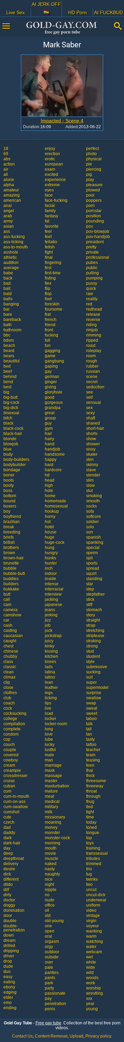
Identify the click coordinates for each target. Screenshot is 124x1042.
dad (7, 827)
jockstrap (53, 636)
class (8, 662)
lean (49, 682)
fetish (50, 247)
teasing (93, 760)
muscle (51, 858)
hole (49, 491)
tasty (90, 739)
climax (9, 677)
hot (48, 522)
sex (89, 408)
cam (7, 605)
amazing (11, 195)
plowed (93, 190)
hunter (51, 563)
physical (94, 159)
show (91, 439)
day (6, 848)
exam (50, 169)
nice (49, 879)
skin (90, 459)
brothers (11, 548)
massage (53, 776)
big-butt (10, 397)
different (11, 879)
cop (6, 739)
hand (49, 444)
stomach (94, 610)
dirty (7, 895)
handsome (55, 454)
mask (50, 770)
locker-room (56, 724)
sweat (91, 708)
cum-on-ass (14, 801)
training (93, 848)
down (8, 935)
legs (49, 693)
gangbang (54, 361)
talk (89, 724)
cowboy (10, 760)
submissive (96, 667)
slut (89, 491)
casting (10, 630)
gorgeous (54, 402)
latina (50, 672)
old (48, 915)
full (47, 340)
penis (50, 1009)
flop (48, 294)
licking (51, 698)
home (50, 496)
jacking (51, 599)
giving (50, 387)
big (6, 392)
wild (90, 972)
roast (90, 345)
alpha (8, 185)
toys (90, 843)
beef (7, 371)
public (91, 268)
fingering (53, 262)
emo (7, 1003)
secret (91, 382)
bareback (12, 320)
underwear (96, 900)
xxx (89, 998)
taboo (91, 719)
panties (52, 972)
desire (9, 869)
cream (9, 765)
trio (89, 869)
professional (97, 257)
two (89, 884)
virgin (91, 921)
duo (7, 971)
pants (50, 978)
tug (89, 874)
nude (49, 900)
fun (48, 345)
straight (93, 620)
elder (8, 997)
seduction (95, 387)
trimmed (93, 864)
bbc (6, 335)
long (49, 729)
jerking (51, 615)
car (6, 620)
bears (8, 356)
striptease (95, 636)
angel (8, 211)
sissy (90, 449)
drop (7, 961)
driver (8, 956)
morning (52, 843)
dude (8, 966)
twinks (92, 879)
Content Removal (51, 1036)
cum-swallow (15, 807)
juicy (49, 641)
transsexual (97, 853)
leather (51, 687)
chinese (10, 651)
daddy (9, 833)
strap (90, 625)
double (10, 921)
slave (91, 470)
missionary (55, 817)
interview (53, 594)
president (95, 242)
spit (89, 558)
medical (52, 801)
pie (89, 164)
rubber (92, 366)
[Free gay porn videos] (62, 28)
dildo (8, 884)
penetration (55, 1004)
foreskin (52, 304)
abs (6, 159)
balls (7, 299)
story (90, 615)
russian (93, 371)
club (7, 698)
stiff (89, 605)
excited (51, 174)
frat (48, 314)
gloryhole (53, 392)
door (7, 915)
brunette (11, 563)
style (90, 662)
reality (91, 299)
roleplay (93, 351)
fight (49, 252)
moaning (53, 822)
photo (91, 154)
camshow (12, 615)
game (50, 356)
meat (49, 796)
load (49, 713)
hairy (49, 439)
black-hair (12, 434)
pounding (95, 221)
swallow (93, 698)
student (93, 656)
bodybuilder (14, 465)
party (49, 988)
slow (90, 485)
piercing (93, 169)
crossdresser (15, 776)
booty (8, 485)
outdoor (52, 952)
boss (7, 491)
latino (50, 677)
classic (9, 667)
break (8, 527)
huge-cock (54, 542)
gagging (52, 351)
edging (10, 992)
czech (8, 822)
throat (91, 791)
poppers (94, 200)
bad (7, 283)
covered (11, 755)
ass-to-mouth (15, 247)
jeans (50, 610)
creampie (12, 770)
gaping (51, 366)
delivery (10, 864)
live (48, 708)
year (90, 1004)
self (89, 397)
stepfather (95, 594)
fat (47, 221)
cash (7, 625)
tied (89, 807)
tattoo (91, 744)
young (92, 1009)
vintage (93, 915)
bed (7, 366)
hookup (52, 511)
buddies (11, 579)
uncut (91, 890)
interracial (54, 589)
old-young (54, 921)
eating (9, 982)
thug (90, 801)
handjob (52, 449)
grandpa (53, 408)
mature (51, 791)
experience (55, 180)
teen (90, 765)
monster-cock (57, 838)
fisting (50, 278)
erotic (50, 159)
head (49, 480)
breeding (11, 532)
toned (91, 827)
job (48, 625)
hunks (50, 558)
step (90, 589)
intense (52, 584)
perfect (92, 148)
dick (7, 874)
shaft (90, 418)
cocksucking (15, 713)
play (90, 180)
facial (50, 205)
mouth (50, 848)
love (49, 734)
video (91, 910)
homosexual (56, 506)
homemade (55, 501)
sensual (93, 402)
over (49, 962)
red (89, 304)
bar (6, 309)
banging (11, 304)
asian (8, 226)
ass (6, 231)
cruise (9, 781)
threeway (94, 786)
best (7, 387)
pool (90, 195)
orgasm (52, 941)
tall (89, 729)
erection (52, 154)
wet (89, 957)
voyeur (92, 926)
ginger (51, 382)
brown (9, 553)
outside (52, 957)
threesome (96, 781)
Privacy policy (98, 1036)
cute (7, 817)
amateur (11, 190)
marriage (53, 765)
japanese (53, 605)
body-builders (16, 459)
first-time (53, 273)
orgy (49, 947)
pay (48, 998)
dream (9, 940)
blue (7, 449)
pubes (92, 262)
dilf (6, 890)
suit (89, 677)
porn (90, 205)
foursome (53, 309)
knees (50, 662)
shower (93, 444)
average (11, 268)
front (49, 330)
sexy (90, 413)
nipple (50, 890)
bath (7, 325)
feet (48, 237)
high (49, 485)
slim (90, 480)
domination (13, 910)
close (8, 687)
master (51, 781)
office (50, 905)
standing (94, 579)
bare (7, 314)
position (93, 216)
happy (50, 459)
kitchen (51, 656)
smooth (93, 501)
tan (89, 734)
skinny (92, 465)
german (52, 377)
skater (91, 454)
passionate (55, 993)
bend (8, 382)
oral (48, 936)
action (9, 164)
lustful (50, 750)
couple (9, 750)
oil (47, 910)
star (89, 584)
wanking (94, 931)
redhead (94, 309)
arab (7, 216)
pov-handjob (98, 237)
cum (7, 791)
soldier (92, 522)
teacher (93, 750)
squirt (91, 573)
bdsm (8, 340)
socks (91, 506)
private (92, 252)
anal (7, 205)
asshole (10, 252)
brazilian (11, 522)
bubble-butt (14, 573)
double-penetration (14, 928)
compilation (14, 724)
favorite (52, 226)
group (50, 418)
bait (6, 288)
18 (5, 148)
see (89, 392)
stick (90, 599)
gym (49, 428)
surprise (93, 693)
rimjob (92, 330)
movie (50, 853)
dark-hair (11, 843)
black (8, 423)
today (91, 822)
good (49, 397)
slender (93, 475)
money (51, 827)
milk (48, 812)
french (50, 320)
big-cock (11, 402)
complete (12, 729)
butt (6, 594)
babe (8, 273)
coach (9, 703)
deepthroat (13, 858)
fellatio (51, 242)
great (49, 413)
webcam (94, 952)
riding (91, 325)
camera (10, 610)
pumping (94, 278)
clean (8, 672)
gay (48, 371)
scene (91, 377)
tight (90, 812)
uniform (93, 905)
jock (48, 630)
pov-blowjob (97, 231)
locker (50, 719)
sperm (92, 553)
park (49, 983)
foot (48, 299)
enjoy (50, 148)
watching (94, 941)
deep (8, 853)
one (48, 926)
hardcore (53, 470)
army (8, 221)
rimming (93, 335)
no (47, 895)
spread (92, 568)
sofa (90, 511)
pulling (92, 273)
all (5, 174)
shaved (93, 423)
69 (5, 154)
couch (9, 744)
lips (48, 703)
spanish (93, 537)
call (6, 599)
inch (49, 568)
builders (11, 584)
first (48, 268)
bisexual (11, 413)
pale (49, 967)
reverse (93, 320)
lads (49, 667)
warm (91, 936)
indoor (51, 573)
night (49, 884)
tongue (92, 833)
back (7, 278)
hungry (51, 553)
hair (48, 434)
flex (48, 283)
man (49, 760)
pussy (91, 283)
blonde (10, 439)
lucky (49, 744)
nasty (50, 869)
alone (8, 180)
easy (7, 977)
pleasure (94, 185)
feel (48, 231)
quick (91, 288)
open (49, 931)
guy (48, 423)
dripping (11, 951)
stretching (95, 630)
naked (50, 864)
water (91, 947)
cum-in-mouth (16, 796)
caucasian (13, 636)
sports (91, 563)
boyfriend (12, 516)
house (50, 532)
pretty (91, 247)
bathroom (12, 330)
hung (49, 548)
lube (49, 739)
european (54, 164)
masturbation (57, 786)
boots (8, 480)
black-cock (13, 428)
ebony (9, 987)
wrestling (94, 993)
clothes (10, 693)
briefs (8, 537)
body (8, 454)
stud (90, 651)
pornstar (94, 211)
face (49, 195)
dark (7, 838)
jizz (48, 620)
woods (92, 978)
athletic (10, 257)
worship (93, 988)
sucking (93, 672)
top (89, 838)
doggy (9, 905)
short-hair (95, 428)
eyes (49, 190)
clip (6, 682)
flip (47, 288)
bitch (7, 418)
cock (7, 708)
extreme (52, 185)
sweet (91, 713)
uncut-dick (95, 895)
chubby (10, 656)
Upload (76, 1036)
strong (92, 646)
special (93, 548)
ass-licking (13, 242)
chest (8, 646)
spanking (94, 542)
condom (11, 734)
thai (89, 770)
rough (91, 361)
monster (52, 833)
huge (49, 537)
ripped (92, 340)
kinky (49, 646)
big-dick (10, 408)
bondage (11, 470)
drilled (9, 946)
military (51, 807)
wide (90, 967)
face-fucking (56, 200)
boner (8, 475)
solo (90, 527)
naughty (52, 874)
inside (50, 579)
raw (89, 294)
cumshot (11, 812)
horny (50, 516)
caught (9, 641)
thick (90, 776)
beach (9, 345)
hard (49, 465)
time (90, 817)
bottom (9, 496)
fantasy (51, 216)
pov (89, 226)
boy (6, 511)
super (91, 682)
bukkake (11, 589)
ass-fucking (14, 237)
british (9, 542)
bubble (10, 568)
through (93, 796)
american (12, 200)
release (93, 314)
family (50, 211)
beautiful (11, 361)
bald (7, 294)
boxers (9, 506)
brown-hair (13, 558)
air (5, 169)
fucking (51, 335)
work (90, 983)
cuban (9, 786)
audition (11, 262)
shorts (91, 434)
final (49, 257)
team (90, 755)
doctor (9, 900)
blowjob (10, 444)
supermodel (97, 687)
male (49, 755)
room (91, 356)
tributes (93, 858)
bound (9, 501)
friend (50, 325)
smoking (94, 496)
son (89, 532)
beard (8, 351)
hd (47, 475)
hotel (49, 527)
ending (10, 1008)
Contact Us (22, 1036)
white (91, 962)
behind (10, 377)
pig (89, 174)
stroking (93, 641)
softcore (93, 516)
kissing (51, 651)
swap (91, 703)
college (10, 719)
